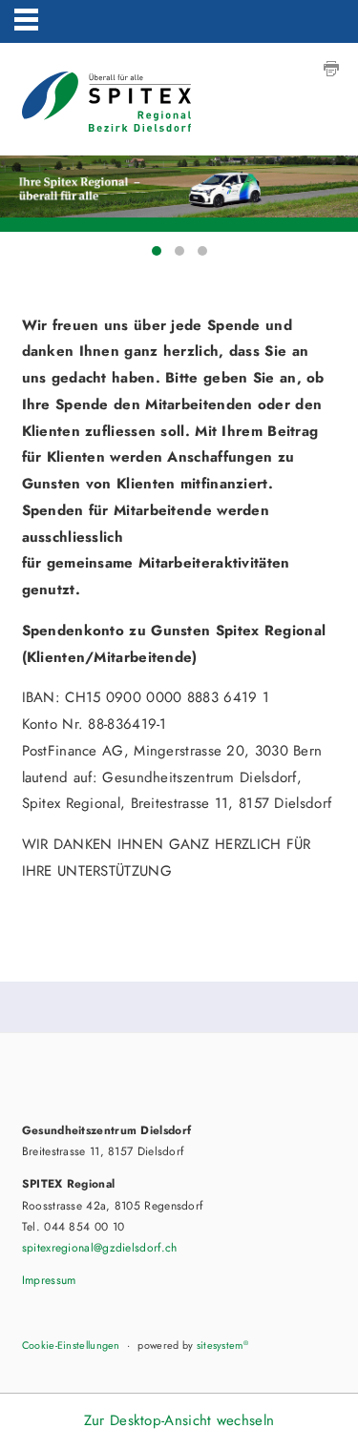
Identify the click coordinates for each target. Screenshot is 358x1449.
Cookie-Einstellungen (71, 1345)
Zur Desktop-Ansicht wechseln (179, 1420)
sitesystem (222, 1345)
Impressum (49, 1280)
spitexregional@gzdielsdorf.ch (100, 1247)
